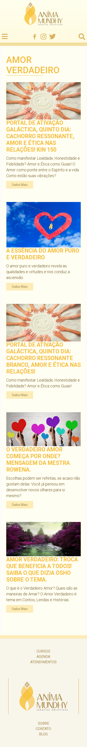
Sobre (43, 723)
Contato (43, 729)
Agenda (43, 657)
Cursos (43, 651)
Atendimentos (43, 662)
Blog (43, 734)
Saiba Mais (20, 185)
